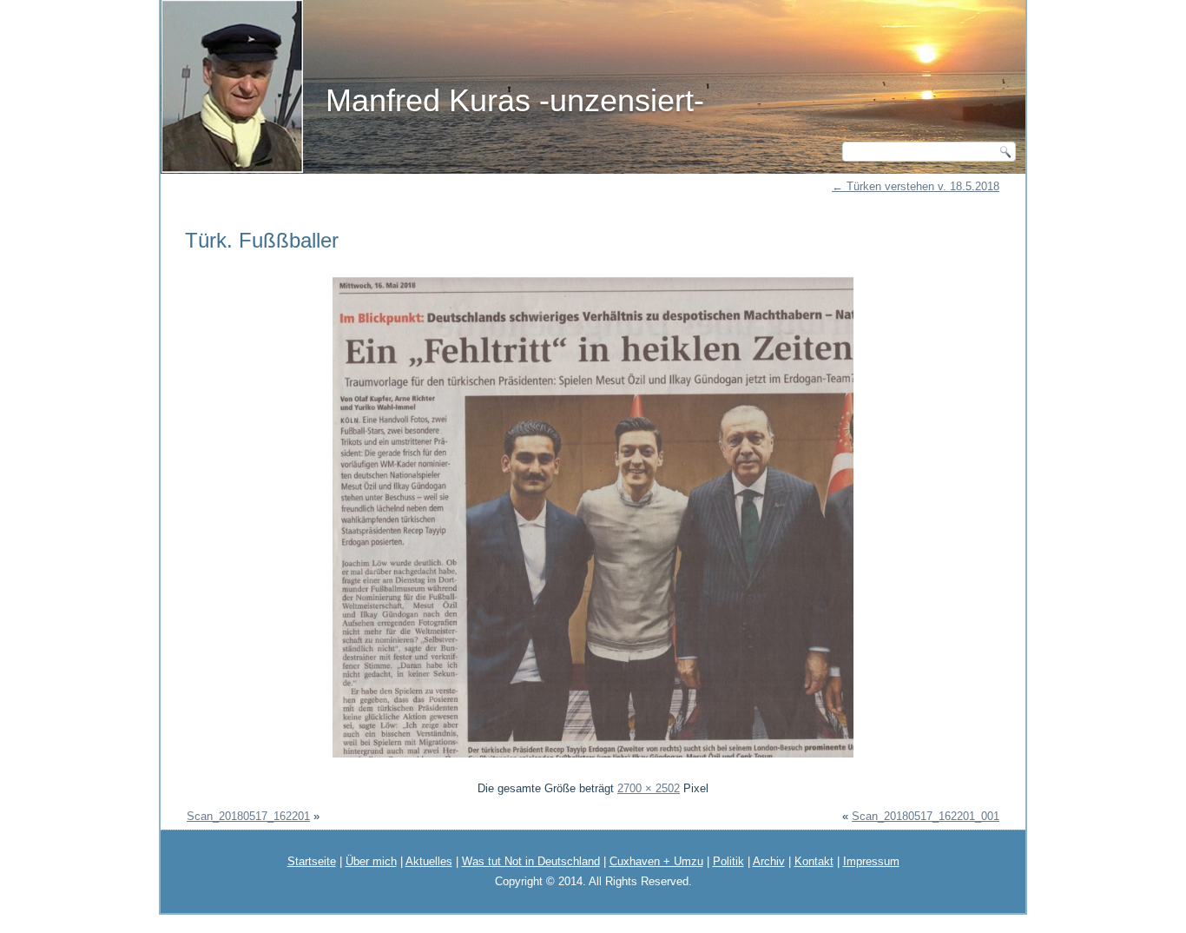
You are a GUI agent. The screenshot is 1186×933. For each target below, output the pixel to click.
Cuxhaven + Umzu (656, 861)
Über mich (371, 861)
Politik (728, 861)
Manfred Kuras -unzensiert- (515, 100)
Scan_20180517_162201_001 (925, 816)
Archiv (769, 861)
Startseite (311, 861)
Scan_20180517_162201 (248, 816)
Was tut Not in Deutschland (531, 861)
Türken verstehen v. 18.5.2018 (915, 186)
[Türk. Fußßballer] (593, 759)
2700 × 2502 (648, 788)
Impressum (871, 861)
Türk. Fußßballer (262, 240)
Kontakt (813, 861)
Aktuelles (428, 861)
